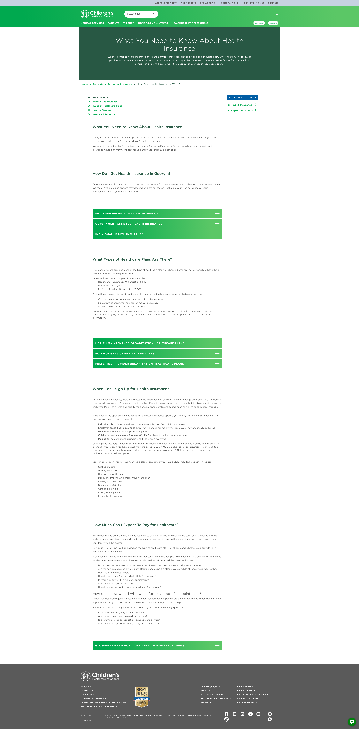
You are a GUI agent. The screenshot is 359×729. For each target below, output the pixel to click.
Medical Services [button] (92, 23)
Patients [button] (113, 23)
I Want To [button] (133, 14)
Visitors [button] (128, 23)
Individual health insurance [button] (119, 234)
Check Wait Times (230, 3)
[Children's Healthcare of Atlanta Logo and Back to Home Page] (98, 14)
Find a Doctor (188, 3)
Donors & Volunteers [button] (153, 23)
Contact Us (87, 691)
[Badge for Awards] (142, 697)
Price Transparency (248, 702)
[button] (279, 19)
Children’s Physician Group (252, 695)
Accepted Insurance (241, 110)
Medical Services (210, 687)
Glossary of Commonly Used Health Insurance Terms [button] (139, 645)
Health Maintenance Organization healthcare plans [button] (140, 343)
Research (273, 3)
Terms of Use (86, 715)
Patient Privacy (87, 720)
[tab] (157, 213)
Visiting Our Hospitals (213, 695)
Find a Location (208, 3)
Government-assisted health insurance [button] (128, 223)
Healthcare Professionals (216, 698)
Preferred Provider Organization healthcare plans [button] (139, 363)
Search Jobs (88, 695)
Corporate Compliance (93, 698)
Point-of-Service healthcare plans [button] (125, 353)
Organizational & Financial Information (103, 702)
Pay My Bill (207, 691)
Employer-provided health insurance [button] (126, 213)
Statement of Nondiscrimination (99, 706)
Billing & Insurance (240, 104)
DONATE (273, 23)
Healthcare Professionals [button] (190, 23)
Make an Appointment (165, 3)
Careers (259, 23)
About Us (86, 687)
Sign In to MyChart (254, 3)
